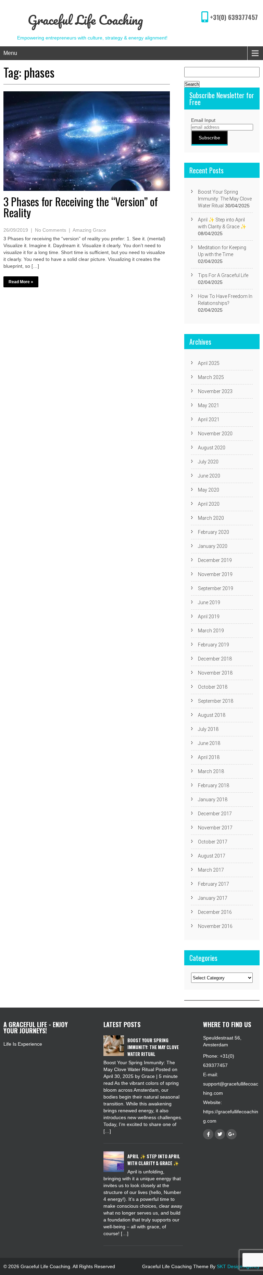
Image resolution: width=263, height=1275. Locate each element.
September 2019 (215, 588)
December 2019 (215, 560)
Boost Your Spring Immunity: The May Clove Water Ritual (225, 198)
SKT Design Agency (238, 1266)
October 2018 (212, 687)
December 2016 (215, 912)
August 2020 (211, 447)
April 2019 (209, 616)
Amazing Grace (89, 230)
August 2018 (211, 715)
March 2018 (211, 771)
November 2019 (215, 574)
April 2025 (209, 363)
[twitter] (220, 1134)
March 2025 (211, 377)
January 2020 (212, 546)
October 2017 (212, 842)
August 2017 (211, 856)
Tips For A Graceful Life (223, 275)
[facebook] (208, 1134)
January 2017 (212, 898)
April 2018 (209, 757)
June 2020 (209, 476)
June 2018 (209, 743)
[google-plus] (231, 1134)
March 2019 (211, 630)
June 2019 (209, 602)
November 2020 (215, 433)
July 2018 (208, 729)
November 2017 (215, 827)
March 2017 (211, 870)
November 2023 (215, 391)
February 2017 (213, 884)
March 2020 (211, 518)
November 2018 (215, 673)
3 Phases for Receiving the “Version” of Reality (80, 206)
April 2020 (209, 504)
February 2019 (213, 644)
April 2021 (209, 419)
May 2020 (208, 490)
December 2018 (215, 659)
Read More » (21, 281)
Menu (10, 53)
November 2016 (215, 926)
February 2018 (213, 785)
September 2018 (215, 701)
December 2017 (215, 813)
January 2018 (212, 799)
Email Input (203, 120)
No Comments (50, 230)
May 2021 (208, 405)
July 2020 (208, 461)
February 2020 (213, 532)
